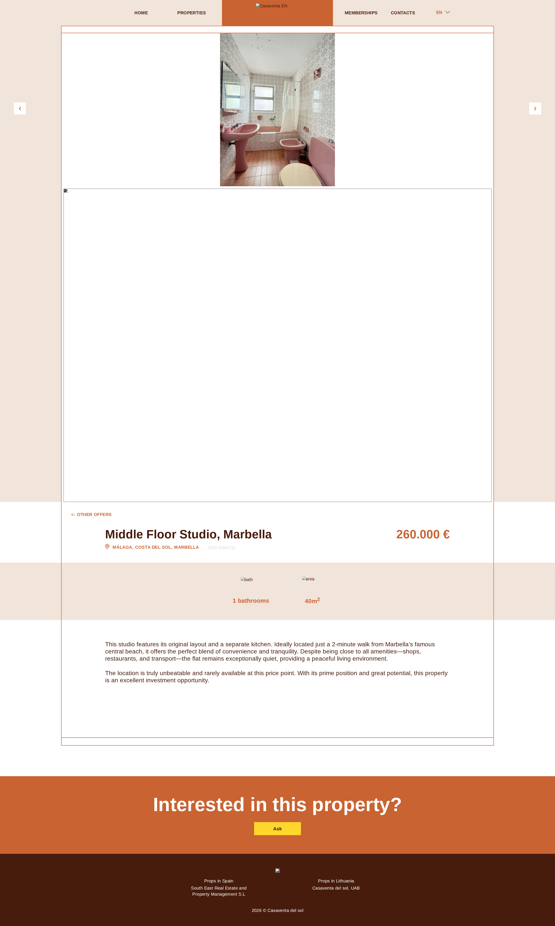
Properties (191, 12)
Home (141, 12)
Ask (277, 828)
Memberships (361, 12)
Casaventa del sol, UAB (336, 888)
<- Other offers (91, 514)
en (439, 12)
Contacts (403, 12)
